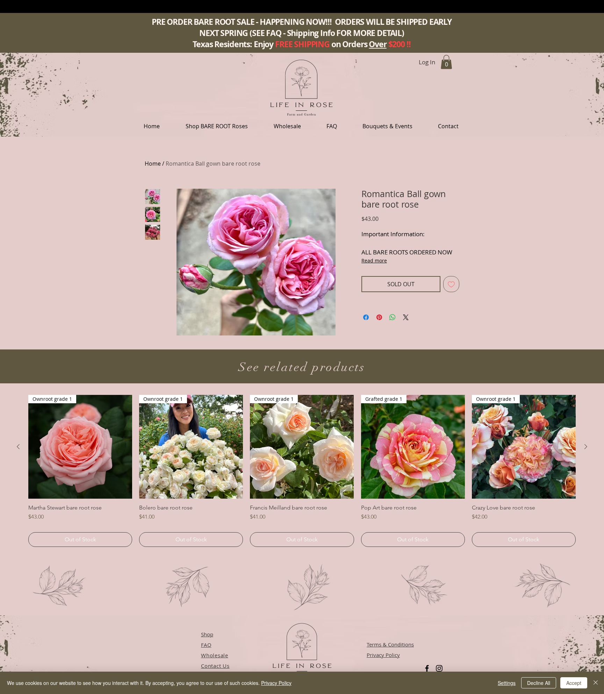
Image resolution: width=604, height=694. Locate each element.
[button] (217, 126)
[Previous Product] (18, 446)
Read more (374, 260)
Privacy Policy (276, 682)
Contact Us (215, 665)
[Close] (595, 682)
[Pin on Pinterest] (379, 317)
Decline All (538, 682)
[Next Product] (586, 446)
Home (153, 163)
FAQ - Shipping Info (300, 32)
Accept (573, 682)
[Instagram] (439, 668)
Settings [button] (507, 682)
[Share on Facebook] (366, 317)
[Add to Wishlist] (451, 284)
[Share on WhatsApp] (392, 317)
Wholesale (214, 655)
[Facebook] (427, 668)
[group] (302, 471)
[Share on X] (406, 317)
